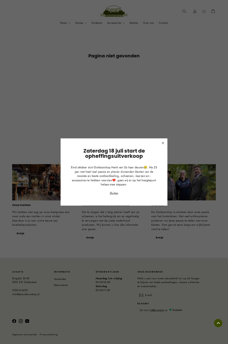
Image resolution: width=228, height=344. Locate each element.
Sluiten (114, 193)
